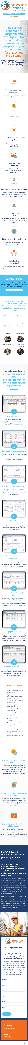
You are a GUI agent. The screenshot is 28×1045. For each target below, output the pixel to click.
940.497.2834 (14, 17)
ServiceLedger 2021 (5, 1043)
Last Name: (4, 985)
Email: (3, 1001)
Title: (3, 996)
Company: (4, 990)
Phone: (3, 1007)
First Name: (4, 979)
